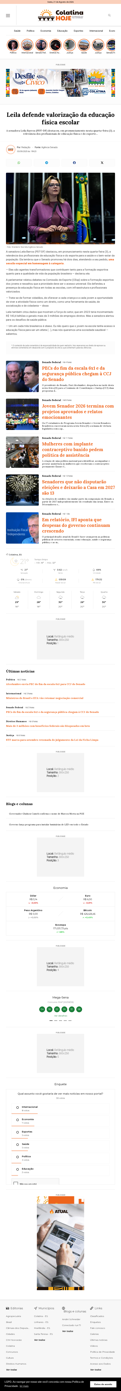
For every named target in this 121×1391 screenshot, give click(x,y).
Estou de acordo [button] (103, 1384)
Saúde (17, 30)
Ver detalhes (60, 1015)
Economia (46, 30)
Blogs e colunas (19, 804)
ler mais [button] (24, 1386)
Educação (62, 30)
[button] (51, 1021)
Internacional (96, 30)
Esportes (78, 30)
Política (30, 30)
